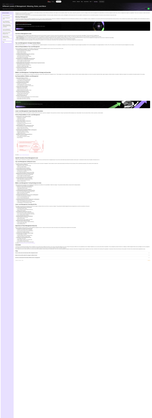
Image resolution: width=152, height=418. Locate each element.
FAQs (3, 42)
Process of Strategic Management (24, 154)
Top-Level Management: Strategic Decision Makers (6, 22)
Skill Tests (74, 1)
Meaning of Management (6, 15)
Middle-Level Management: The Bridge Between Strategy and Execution (7, 26)
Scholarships (95, 1)
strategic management (28, 44)
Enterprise (78, 1)
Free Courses (102, 1)
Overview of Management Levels (6, 18)
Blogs (82, 1)
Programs (58, 1)
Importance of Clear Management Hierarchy (6, 37)
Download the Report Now (21, 106)
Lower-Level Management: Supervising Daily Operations (7, 30)
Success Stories (86, 1)
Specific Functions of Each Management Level (6, 33)
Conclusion (4, 39)
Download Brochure (20, 28)
